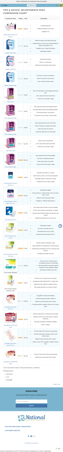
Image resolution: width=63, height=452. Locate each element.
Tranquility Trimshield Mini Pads (10, 362)
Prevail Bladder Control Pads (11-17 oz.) (10, 202)
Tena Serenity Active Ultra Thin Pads (10, 255)
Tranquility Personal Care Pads (10, 326)
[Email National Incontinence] (34, 436)
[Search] (57, 5)
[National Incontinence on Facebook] (28, 436)
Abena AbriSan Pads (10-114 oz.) (10, 35)
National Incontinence (33, 443)
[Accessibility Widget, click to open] (60, 226)
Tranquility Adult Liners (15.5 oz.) (10, 308)
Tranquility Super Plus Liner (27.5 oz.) (10, 344)
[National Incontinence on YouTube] (31, 436)
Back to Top (57, 384)
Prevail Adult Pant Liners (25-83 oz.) (10, 184)
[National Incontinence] (31, 5)
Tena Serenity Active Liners (10, 237)
